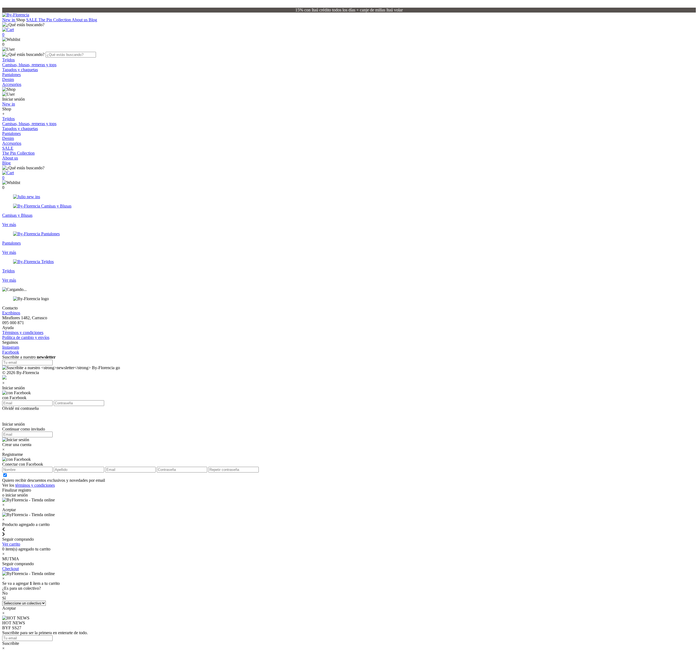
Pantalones (11, 74)
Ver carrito (11, 544)
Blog (93, 19)
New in (9, 19)
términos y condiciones (35, 485)
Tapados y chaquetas (20, 69)
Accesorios (11, 84)
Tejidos (8, 60)
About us (80, 19)
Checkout (10, 568)
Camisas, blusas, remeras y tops (29, 64)
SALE (32, 19)
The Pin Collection (55, 19)
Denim (8, 79)
